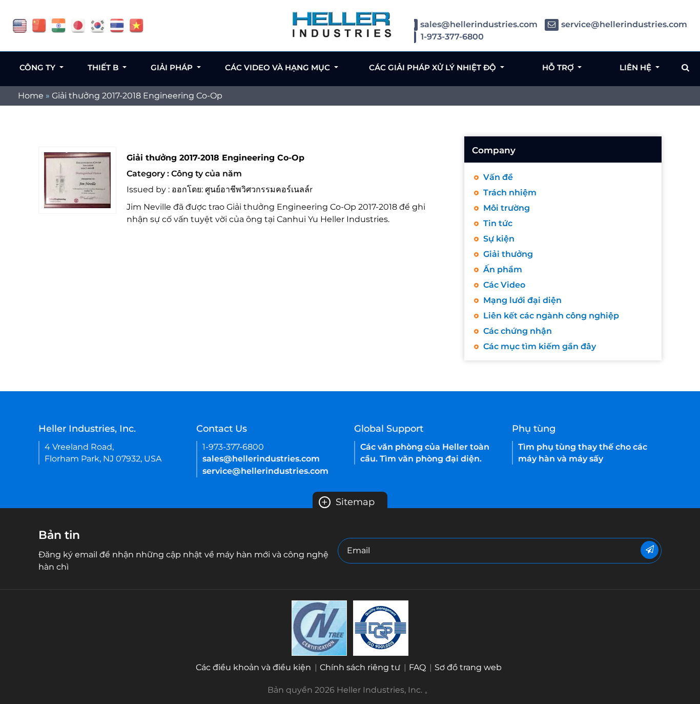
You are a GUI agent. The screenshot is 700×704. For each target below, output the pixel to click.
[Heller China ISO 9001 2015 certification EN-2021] (380, 627)
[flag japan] (78, 25)
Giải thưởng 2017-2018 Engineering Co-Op (137, 95)
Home (31, 95)
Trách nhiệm (510, 192)
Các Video (504, 285)
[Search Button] (685, 67)
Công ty (38, 67)
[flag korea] (98, 25)
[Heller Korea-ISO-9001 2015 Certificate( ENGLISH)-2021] (319, 627)
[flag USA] (20, 25)
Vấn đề (498, 177)
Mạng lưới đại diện (522, 300)
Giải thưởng (508, 254)
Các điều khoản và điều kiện (253, 667)
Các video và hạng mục (278, 67)
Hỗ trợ (559, 67)
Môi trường (506, 208)
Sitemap (348, 502)
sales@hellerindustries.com (479, 24)
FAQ (417, 667)
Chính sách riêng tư (360, 667)
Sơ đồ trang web (468, 667)
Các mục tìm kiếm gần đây (539, 346)
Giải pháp (173, 67)
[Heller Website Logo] (342, 24)
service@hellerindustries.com (624, 24)
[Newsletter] (649, 550)
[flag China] (39, 25)
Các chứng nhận (517, 331)
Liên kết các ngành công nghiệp (551, 315)
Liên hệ (636, 67)
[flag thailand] (117, 25)
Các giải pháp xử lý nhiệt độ (433, 67)
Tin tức (497, 223)
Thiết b (104, 67)
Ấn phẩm (502, 269)
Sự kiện (498, 239)
